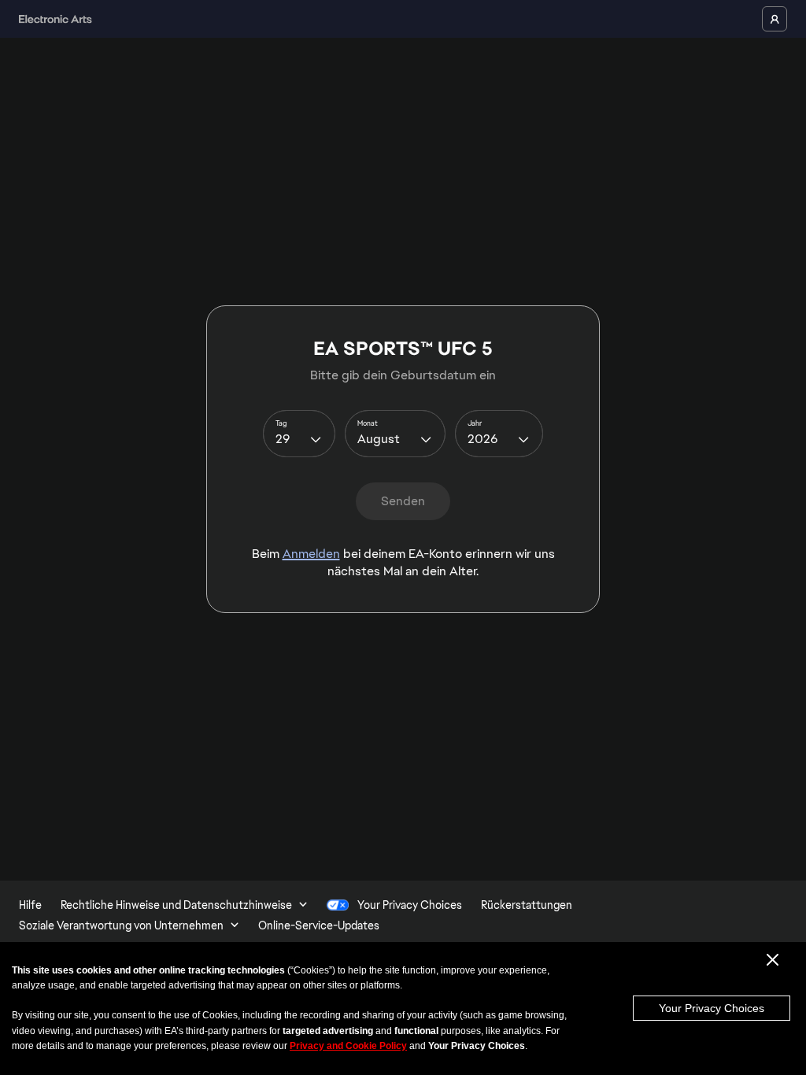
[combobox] (299, 433)
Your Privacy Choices (711, 1008)
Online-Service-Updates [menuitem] (318, 925)
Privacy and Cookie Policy (348, 1045)
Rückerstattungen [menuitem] (526, 905)
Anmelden (311, 553)
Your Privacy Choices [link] (409, 905)
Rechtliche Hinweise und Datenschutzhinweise (176, 905)
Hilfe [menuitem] (30, 905)
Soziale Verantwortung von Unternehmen (121, 925)
